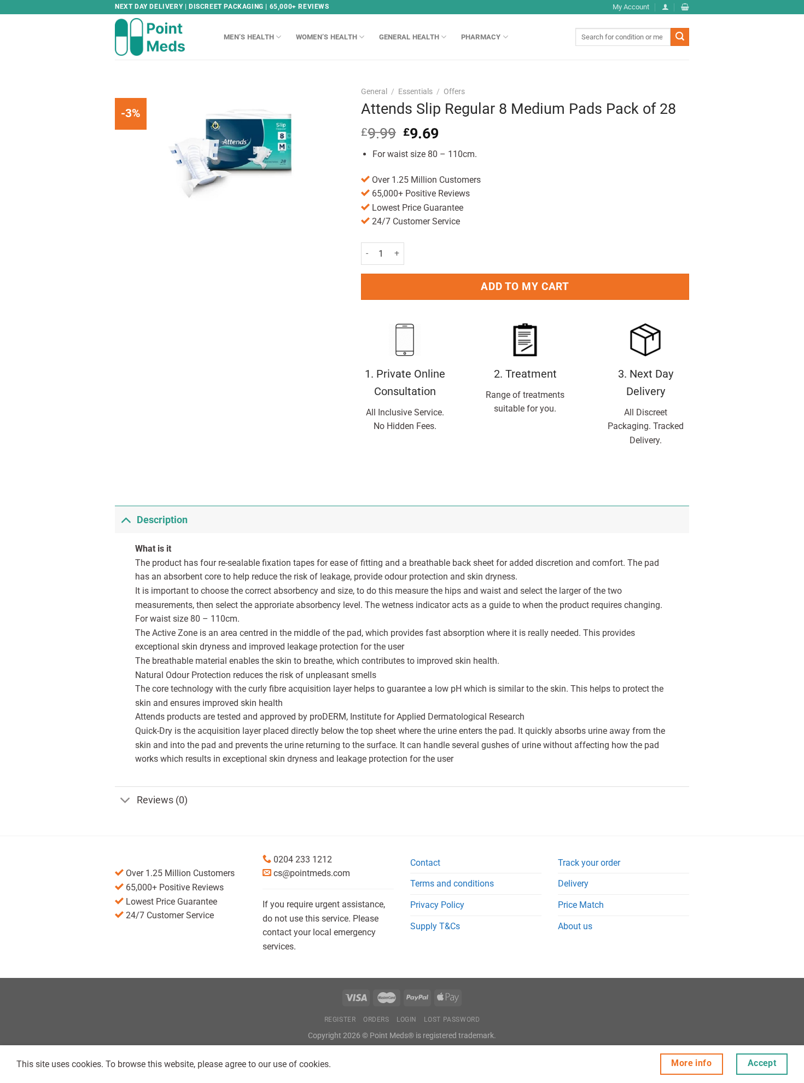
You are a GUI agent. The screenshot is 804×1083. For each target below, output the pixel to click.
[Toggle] (125, 519)
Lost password (452, 1019)
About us (575, 926)
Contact (425, 863)
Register (340, 1019)
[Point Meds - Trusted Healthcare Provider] (161, 36)
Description (162, 519)
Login (407, 1019)
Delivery (573, 883)
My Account (631, 7)
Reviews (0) (162, 800)
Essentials (415, 91)
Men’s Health (249, 37)
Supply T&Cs (435, 926)
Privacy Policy (437, 905)
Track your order (589, 863)
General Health (409, 37)
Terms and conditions (452, 883)
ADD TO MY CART (525, 286)
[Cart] (685, 7)
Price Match (581, 905)
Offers (454, 91)
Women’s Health (327, 37)
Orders (376, 1019)
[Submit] (680, 37)
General (374, 91)
